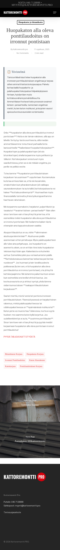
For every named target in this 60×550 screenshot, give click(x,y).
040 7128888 (17, 502)
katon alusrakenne (37, 360)
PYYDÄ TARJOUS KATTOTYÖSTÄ (19, 337)
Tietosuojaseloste (12, 512)
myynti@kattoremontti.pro (32, 4)
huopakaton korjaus (35, 354)
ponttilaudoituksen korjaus (31, 366)
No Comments (23, 53)
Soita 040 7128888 (29, 2)
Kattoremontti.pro (20, 49)
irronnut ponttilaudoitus (15, 360)
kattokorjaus (10, 366)
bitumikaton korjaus (13, 354)
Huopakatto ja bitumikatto (30, 22)
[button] (54, 12)
